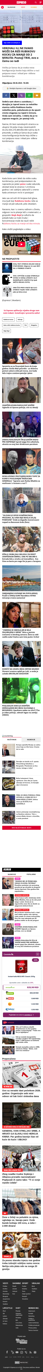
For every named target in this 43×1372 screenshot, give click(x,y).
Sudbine (5, 1304)
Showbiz (16, 1283)
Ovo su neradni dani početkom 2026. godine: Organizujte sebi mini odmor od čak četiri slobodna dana (21, 1093)
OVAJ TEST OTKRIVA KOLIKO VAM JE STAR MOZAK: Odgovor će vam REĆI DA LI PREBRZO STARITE (26, 266)
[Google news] (35, 1352)
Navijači (24, 1296)
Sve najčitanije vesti (21, 828)
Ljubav (5, 1316)
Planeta (18, 1311)
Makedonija (19, 1325)
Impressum (31, 1311)
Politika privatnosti (33, 1325)
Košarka (24, 1289)
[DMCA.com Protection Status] (21, 1362)
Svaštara (34, 1289)
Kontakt (30, 1313)
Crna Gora (19, 1323)
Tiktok (33, 1291)
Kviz (13, 1294)
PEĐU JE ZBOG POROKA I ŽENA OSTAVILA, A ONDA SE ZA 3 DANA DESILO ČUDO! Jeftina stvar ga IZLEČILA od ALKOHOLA (28, 799)
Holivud (14, 1291)
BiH (17, 1320)
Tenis (23, 1291)
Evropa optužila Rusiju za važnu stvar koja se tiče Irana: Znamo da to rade (28, 747)
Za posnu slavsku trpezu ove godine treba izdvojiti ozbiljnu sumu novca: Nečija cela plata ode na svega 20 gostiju (21, 1264)
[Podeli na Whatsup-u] (29, 95)
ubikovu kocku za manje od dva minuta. (21, 223)
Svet (18, 1308)
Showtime (25, 1299)
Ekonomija (6, 1294)
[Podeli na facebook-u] (6, 95)
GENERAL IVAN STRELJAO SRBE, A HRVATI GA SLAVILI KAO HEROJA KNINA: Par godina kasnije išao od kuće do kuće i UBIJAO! (21, 1135)
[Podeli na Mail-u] (37, 95)
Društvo (5, 1289)
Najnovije (31, 739)
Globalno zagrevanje (19, 1314)
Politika (5, 1286)
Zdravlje (5, 1318)
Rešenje (20, 319)
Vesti (5, 1283)
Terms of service (33, 1330)
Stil (4, 1313)
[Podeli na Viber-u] (21, 95)
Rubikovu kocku (23, 201)
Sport (25, 1283)
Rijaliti (14, 1286)
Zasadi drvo (6, 1299)
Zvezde (14, 1289)
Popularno (31, 874)
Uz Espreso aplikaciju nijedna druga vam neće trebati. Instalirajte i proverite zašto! (21, 311)
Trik (25, 325)
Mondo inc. (33, 1308)
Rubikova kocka (8, 319)
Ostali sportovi (26, 1294)
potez (23, 184)
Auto (17, 1328)
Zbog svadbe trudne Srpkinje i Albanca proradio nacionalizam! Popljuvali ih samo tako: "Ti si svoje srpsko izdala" (21, 1178)
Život (4, 1311)
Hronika (5, 1291)
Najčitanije (11, 739)
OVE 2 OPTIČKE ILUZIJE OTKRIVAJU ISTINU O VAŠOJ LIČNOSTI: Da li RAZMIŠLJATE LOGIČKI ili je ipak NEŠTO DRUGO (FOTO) (26, 279)
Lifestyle (7, 1308)
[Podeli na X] (13, 95)
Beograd (5, 1296)
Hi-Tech (5, 1321)
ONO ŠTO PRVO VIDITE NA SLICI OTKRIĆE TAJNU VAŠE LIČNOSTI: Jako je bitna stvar (25, 290)
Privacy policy (32, 1328)
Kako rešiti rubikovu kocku (12, 325)
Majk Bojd (16, 215)
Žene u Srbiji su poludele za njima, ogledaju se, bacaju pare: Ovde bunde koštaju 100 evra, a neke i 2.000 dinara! (20, 1221)
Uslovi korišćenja (33, 1323)
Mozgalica (34, 325)
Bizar (33, 1286)
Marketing (31, 1316)
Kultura (5, 1324)
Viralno (36, 1283)
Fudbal (24, 1286)
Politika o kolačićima (31, 1319)
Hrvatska (18, 1317)
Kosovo (5, 1301)
